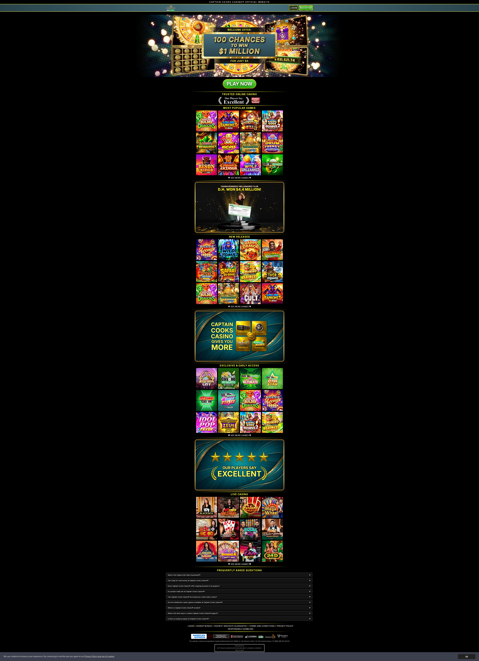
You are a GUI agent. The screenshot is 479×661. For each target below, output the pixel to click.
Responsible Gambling (240, 629)
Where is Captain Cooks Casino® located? (184, 608)
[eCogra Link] (250, 636)
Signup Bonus (204, 626)
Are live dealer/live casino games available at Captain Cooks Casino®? (195, 602)
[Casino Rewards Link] (261, 636)
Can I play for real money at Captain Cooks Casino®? (188, 580)
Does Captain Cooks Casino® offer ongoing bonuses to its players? (194, 586)
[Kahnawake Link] (237, 636)
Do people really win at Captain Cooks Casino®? (186, 591)
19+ (209, 636)
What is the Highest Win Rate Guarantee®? (184, 575)
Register (306, 8)
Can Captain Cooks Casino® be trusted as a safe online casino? (192, 597)
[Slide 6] (251, 229)
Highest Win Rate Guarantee (230, 626)
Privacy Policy (285, 626)
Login (293, 8)
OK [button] (466, 657)
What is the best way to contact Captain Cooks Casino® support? (193, 613)
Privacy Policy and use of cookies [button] (99, 656)
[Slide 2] (233, 229)
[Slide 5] (246, 229)
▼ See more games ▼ (239, 178)
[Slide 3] (237, 229)
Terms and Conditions (262, 626)
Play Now (239, 84)
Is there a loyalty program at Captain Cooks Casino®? (188, 619)
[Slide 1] (228, 229)
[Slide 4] (242, 229)
